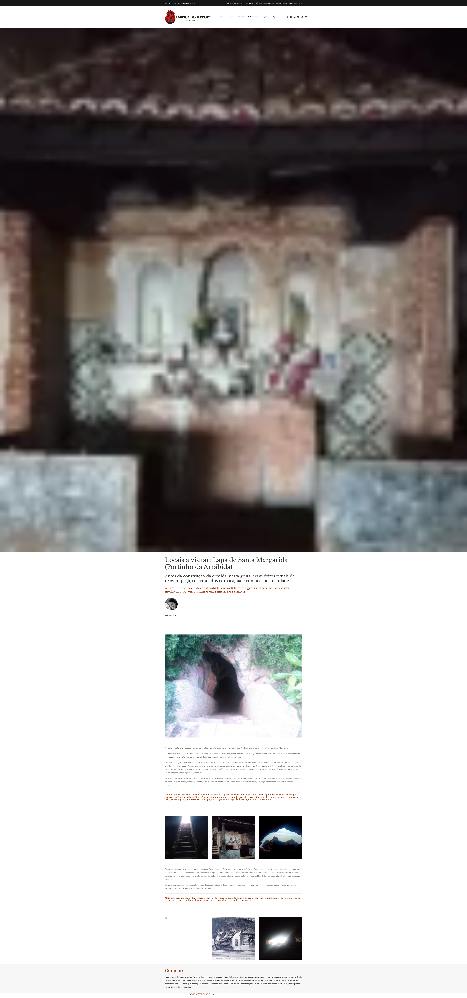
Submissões (253, 17)
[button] (286, 16)
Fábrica (222, 17)
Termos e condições (295, 3)
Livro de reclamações (279, 3)
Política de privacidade (262, 3)
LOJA (274, 17)
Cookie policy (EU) (247, 3)
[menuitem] (233, 3)
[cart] (305, 16)
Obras (231, 17)
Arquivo (264, 17)
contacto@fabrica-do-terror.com (185, 3)
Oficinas (241, 17)
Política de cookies (232, 3)
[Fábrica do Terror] (188, 17)
